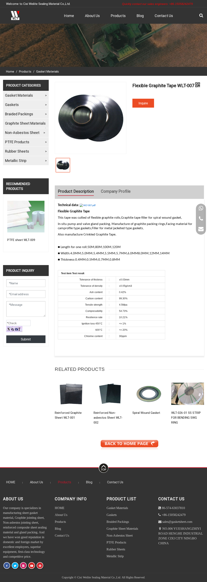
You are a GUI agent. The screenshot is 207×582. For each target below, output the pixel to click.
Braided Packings (19, 113)
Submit (26, 339)
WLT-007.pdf (89, 205)
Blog (140, 15)
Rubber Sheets (17, 151)
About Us (92, 15)
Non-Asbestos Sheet (22, 132)
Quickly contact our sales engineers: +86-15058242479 (157, 3)
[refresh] (14, 329)
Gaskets (12, 104)
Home (69, 15)
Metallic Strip (15, 160)
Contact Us (164, 15)
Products (118, 15)
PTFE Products (17, 141)
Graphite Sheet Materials (25, 123)
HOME (10, 482)
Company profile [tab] (116, 191)
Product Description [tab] (76, 191)
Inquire (143, 103)
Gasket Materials (47, 71)
